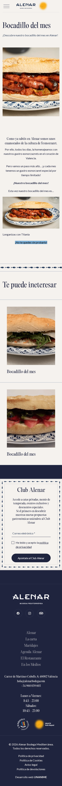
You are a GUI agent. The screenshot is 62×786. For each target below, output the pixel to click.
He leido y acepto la (32, 545)
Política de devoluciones (31, 769)
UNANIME (40, 777)
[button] (6, 6)
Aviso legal (31, 764)
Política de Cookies (31, 760)
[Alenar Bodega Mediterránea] (31, 6)
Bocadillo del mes (21, 372)
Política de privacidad (31, 755)
